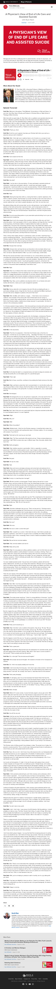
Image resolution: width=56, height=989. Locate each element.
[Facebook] (23, 984)
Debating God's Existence (12, 963)
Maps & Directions (18, 978)
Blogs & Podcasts (26, 2)
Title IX (39, 978)
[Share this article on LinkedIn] (13, 905)
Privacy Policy (34, 978)
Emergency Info (27, 978)
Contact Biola (11, 978)
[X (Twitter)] (26, 984)
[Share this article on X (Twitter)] (5, 905)
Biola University (12, 1)
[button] (52, 7)
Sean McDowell (8, 944)
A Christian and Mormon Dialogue (15, 948)
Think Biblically (14, 6)
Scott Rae (24, 22)
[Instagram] (33, 984)
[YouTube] (30, 984)
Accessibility (45, 978)
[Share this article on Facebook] (9, 905)
